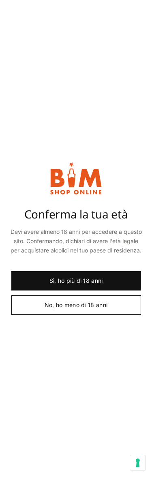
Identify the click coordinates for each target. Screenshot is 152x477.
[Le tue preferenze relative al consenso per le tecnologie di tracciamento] (138, 463)
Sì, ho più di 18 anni (76, 280)
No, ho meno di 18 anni (76, 304)
